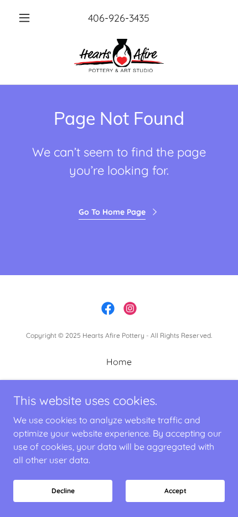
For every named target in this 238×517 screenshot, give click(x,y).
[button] (29, 18)
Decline (63, 490)
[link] (119, 55)
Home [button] (119, 361)
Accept (175, 490)
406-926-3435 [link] (118, 18)
